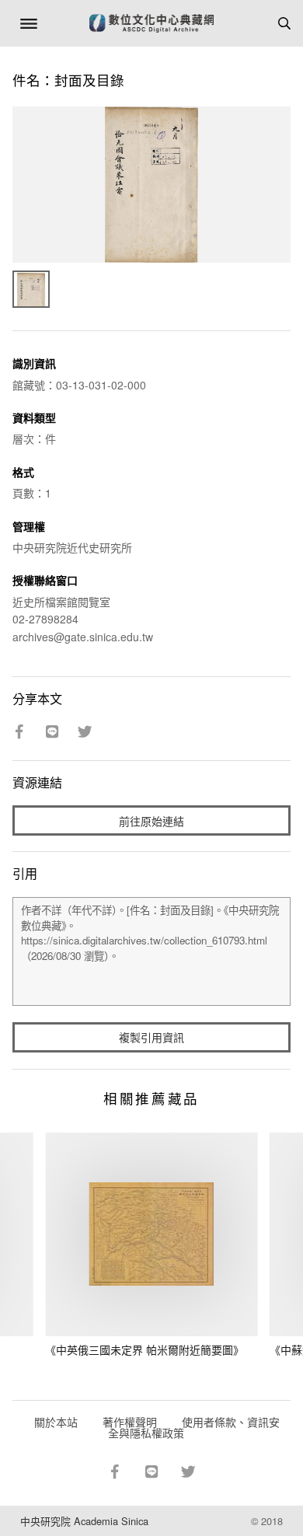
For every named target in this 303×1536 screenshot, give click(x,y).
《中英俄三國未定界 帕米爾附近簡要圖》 (144, 1349)
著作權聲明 (130, 1422)
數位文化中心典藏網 (151, 23)
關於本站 (56, 1422)
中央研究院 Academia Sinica (84, 1520)
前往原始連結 (151, 821)
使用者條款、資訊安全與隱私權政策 (194, 1427)
